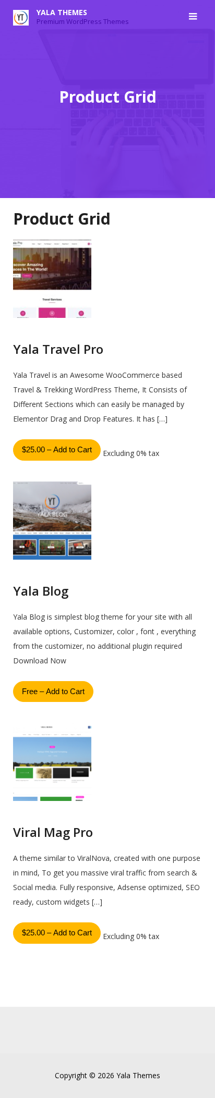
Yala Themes (62, 12)
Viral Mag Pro (53, 832)
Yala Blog (40, 590)
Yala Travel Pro (58, 348)
